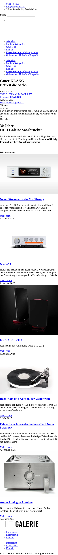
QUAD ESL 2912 (11, 339)
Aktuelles (10, 41)
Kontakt (10, 49)
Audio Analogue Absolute (16, 502)
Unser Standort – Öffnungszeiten (22, 52)
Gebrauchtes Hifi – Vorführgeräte (22, 55)
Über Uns (11, 47)
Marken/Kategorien (15, 44)
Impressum (11, 532)
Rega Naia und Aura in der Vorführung (25, 398)
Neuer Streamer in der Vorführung (22, 199)
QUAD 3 (5, 263)
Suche (3, 14)
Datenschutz (12, 534)
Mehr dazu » (6, 215)
